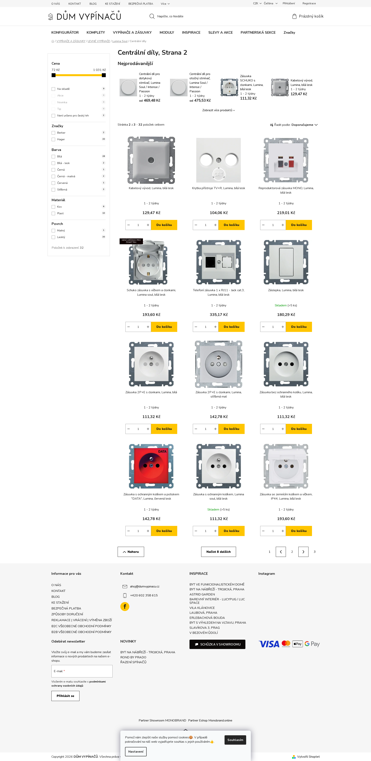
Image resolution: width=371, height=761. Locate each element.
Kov (80, 207)
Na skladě (80, 89)
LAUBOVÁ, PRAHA (203, 613)
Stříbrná (80, 189)
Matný (80, 230)
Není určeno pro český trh (80, 115)
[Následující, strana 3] (303, 552)
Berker (80, 133)
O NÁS (55, 4)
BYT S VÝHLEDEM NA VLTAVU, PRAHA (217, 623)
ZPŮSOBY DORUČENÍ (67, 614)
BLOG (93, 4)
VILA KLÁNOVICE (202, 608)
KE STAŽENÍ (112, 4)
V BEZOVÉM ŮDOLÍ (203, 633)
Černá (80, 170)
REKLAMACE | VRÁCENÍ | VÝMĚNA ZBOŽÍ (81, 620)
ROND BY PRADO (133, 657)
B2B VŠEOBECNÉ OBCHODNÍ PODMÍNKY (81, 632)
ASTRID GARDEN (202, 594)
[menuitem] (65, 32)
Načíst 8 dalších (218, 552)
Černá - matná (80, 176)
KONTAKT (75, 4)
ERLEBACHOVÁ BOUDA (207, 618)
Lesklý (81, 237)
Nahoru (133, 552)
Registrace (309, 3)
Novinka (80, 102)
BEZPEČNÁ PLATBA (141, 4)
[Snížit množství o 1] (128, 225)
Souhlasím (235, 740)
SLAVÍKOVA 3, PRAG (204, 628)
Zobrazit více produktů (217, 110)
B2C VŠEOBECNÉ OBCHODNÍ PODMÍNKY (81, 626)
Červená (80, 183)
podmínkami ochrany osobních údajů (78, 683)
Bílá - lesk (80, 163)
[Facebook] (124, 606)
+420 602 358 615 (144, 595)
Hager (81, 139)
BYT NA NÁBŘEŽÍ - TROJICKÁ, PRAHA (216, 589)
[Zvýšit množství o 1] (148, 225)
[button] (217, 644)
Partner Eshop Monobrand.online (210, 720)
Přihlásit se (65, 696)
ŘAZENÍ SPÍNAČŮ (133, 662)
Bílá (81, 156)
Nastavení (135, 752)
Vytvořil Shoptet (308, 757)
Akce (80, 95)
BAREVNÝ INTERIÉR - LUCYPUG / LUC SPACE (217, 601)
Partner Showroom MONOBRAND (162, 720)
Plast (81, 213)
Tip (80, 109)
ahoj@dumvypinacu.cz (144, 586)
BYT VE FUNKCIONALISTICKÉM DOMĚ (216, 584)
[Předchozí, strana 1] (281, 552)
